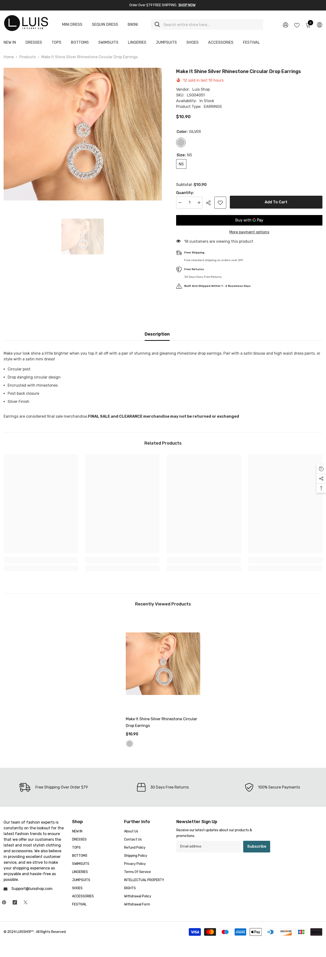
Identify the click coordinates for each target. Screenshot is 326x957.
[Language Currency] (319, 24)
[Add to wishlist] (220, 203)
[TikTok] (14, 902)
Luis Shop (201, 89)
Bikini (133, 24)
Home (9, 57)
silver (129, 743)
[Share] (210, 203)
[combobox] (211, 24)
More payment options (249, 232)
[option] (83, 134)
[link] (41, 560)
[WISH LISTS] (297, 24)
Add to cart (276, 202)
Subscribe (256, 846)
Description (157, 334)
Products (27, 57)
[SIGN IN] (285, 24)
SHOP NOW (186, 5)
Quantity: (185, 192)
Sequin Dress (105, 24)
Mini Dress (72, 24)
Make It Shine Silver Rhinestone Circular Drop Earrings (161, 722)
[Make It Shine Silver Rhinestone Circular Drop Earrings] (163, 663)
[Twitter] (25, 902)
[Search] (207, 24)
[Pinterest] (4, 902)
